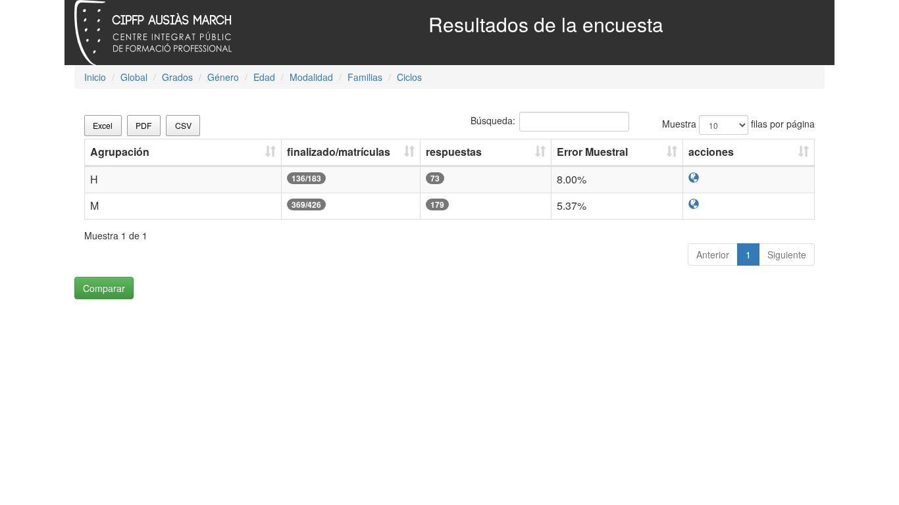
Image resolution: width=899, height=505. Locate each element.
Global (133, 77)
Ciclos (409, 77)
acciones (711, 151)
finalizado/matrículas (338, 151)
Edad (264, 77)
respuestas (454, 151)
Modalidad (311, 77)
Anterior (712, 254)
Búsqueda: (493, 120)
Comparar (104, 288)
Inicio (95, 77)
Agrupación (119, 151)
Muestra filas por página (738, 123)
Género (223, 77)
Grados (177, 77)
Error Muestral (592, 151)
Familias (364, 77)
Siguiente (786, 254)
